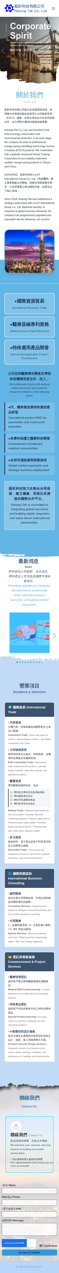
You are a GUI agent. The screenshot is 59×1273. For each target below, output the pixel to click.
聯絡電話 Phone (11, 1196)
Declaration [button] (50, 1245)
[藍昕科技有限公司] (26, 8)
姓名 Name (9, 1185)
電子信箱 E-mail (12, 1208)
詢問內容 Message (12, 1220)
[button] (4, 50)
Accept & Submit (29, 1252)
